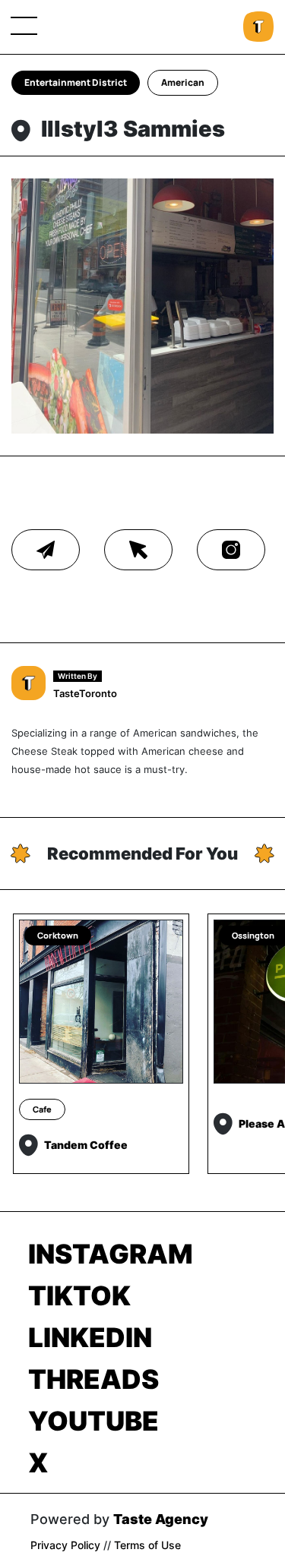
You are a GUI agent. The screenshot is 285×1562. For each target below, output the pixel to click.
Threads (93, 1379)
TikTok (79, 1295)
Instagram (110, 1254)
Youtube (93, 1421)
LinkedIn (90, 1337)
